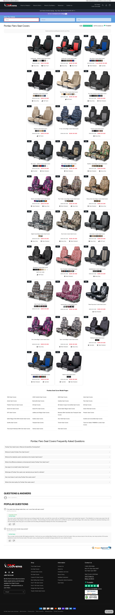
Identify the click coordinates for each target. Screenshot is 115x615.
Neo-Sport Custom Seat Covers (97, 58)
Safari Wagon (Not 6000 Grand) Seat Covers (18, 418)
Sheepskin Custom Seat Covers (40, 267)
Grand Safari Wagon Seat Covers (66, 408)
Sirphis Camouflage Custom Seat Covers (40, 198)
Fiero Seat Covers (87, 401)
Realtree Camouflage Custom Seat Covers (97, 163)
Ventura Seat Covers (37, 428)
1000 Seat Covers (11, 397)
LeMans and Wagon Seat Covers (40, 412)
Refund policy (23, 611)
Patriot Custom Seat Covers (68, 374)
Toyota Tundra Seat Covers (38, 591)
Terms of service (39, 611)
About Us (60, 569)
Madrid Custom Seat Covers (40, 128)
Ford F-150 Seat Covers (37, 582)
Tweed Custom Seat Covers (97, 128)
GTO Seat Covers (11, 412)
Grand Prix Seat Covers (38, 408)
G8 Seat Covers (87, 404)
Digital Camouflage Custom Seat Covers (40, 234)
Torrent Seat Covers (63, 422)
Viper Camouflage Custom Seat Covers (69, 339)
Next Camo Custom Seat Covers (68, 234)
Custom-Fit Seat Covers (37, 577)
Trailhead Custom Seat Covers (97, 338)
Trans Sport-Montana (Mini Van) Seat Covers (18, 428)
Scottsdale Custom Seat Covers (40, 93)
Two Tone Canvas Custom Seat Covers (97, 93)
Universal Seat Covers (36, 571)
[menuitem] (25, 5)
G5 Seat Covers (36, 404)
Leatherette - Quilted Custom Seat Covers (40, 58)
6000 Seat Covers (62, 397)
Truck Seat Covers (35, 566)
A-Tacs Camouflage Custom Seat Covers (68, 128)
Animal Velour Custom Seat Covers (69, 304)
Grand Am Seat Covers (13, 408)
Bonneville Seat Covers (38, 401)
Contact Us (61, 566)
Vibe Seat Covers (62, 428)
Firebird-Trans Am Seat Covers (15, 404)
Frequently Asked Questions (65, 580)
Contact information (58, 611)
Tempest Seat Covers (37, 422)
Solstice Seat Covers (37, 418)
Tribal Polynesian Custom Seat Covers (97, 304)
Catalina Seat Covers (63, 401)
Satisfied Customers (63, 577)
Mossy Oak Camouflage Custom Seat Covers (97, 198)
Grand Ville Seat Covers (89, 408)
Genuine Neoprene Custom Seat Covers (40, 374)
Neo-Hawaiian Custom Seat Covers (69, 269)
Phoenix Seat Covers (88, 412)
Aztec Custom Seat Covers (40, 304)
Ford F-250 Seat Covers (37, 585)
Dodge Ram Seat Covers (37, 588)
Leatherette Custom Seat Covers (68, 58)
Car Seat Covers (35, 569)
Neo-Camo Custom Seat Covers (68, 163)
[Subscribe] (23, 592)
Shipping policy (48, 611)
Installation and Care (63, 571)
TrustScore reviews (93, 589)
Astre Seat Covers (88, 397)
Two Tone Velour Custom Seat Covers (69, 92)
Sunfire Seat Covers (12, 422)
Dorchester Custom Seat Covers (97, 234)
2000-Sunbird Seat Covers (39, 397)
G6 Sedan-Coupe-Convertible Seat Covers (69, 404)
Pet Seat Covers (35, 574)
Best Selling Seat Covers (37, 580)
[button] (103, 5)
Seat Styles (61, 582)
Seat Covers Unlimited (13, 611)
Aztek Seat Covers (12, 401)
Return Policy (61, 574)
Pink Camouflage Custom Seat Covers (40, 339)
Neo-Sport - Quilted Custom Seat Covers (40, 163)
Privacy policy (31, 611)
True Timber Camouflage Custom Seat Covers (69, 198)
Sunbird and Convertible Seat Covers (92, 418)
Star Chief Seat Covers (64, 418)
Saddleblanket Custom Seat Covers (97, 269)
